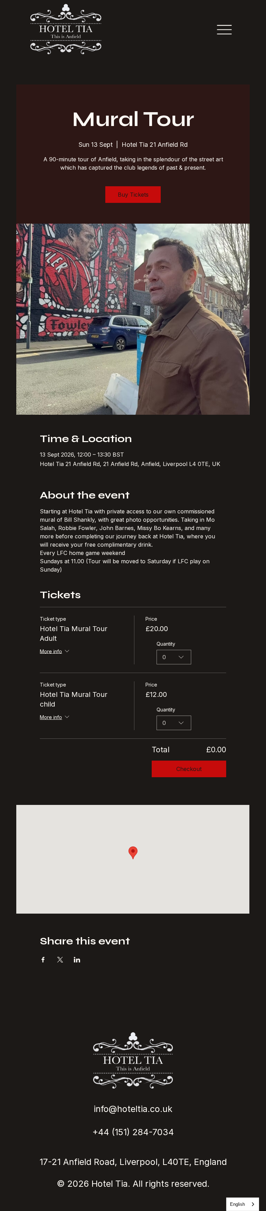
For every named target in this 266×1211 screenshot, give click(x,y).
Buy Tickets (133, 194)
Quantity (166, 644)
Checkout (189, 768)
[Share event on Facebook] (43, 959)
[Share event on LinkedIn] (77, 959)
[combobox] (174, 657)
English (237, 1204)
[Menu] (224, 30)
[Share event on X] (60, 959)
